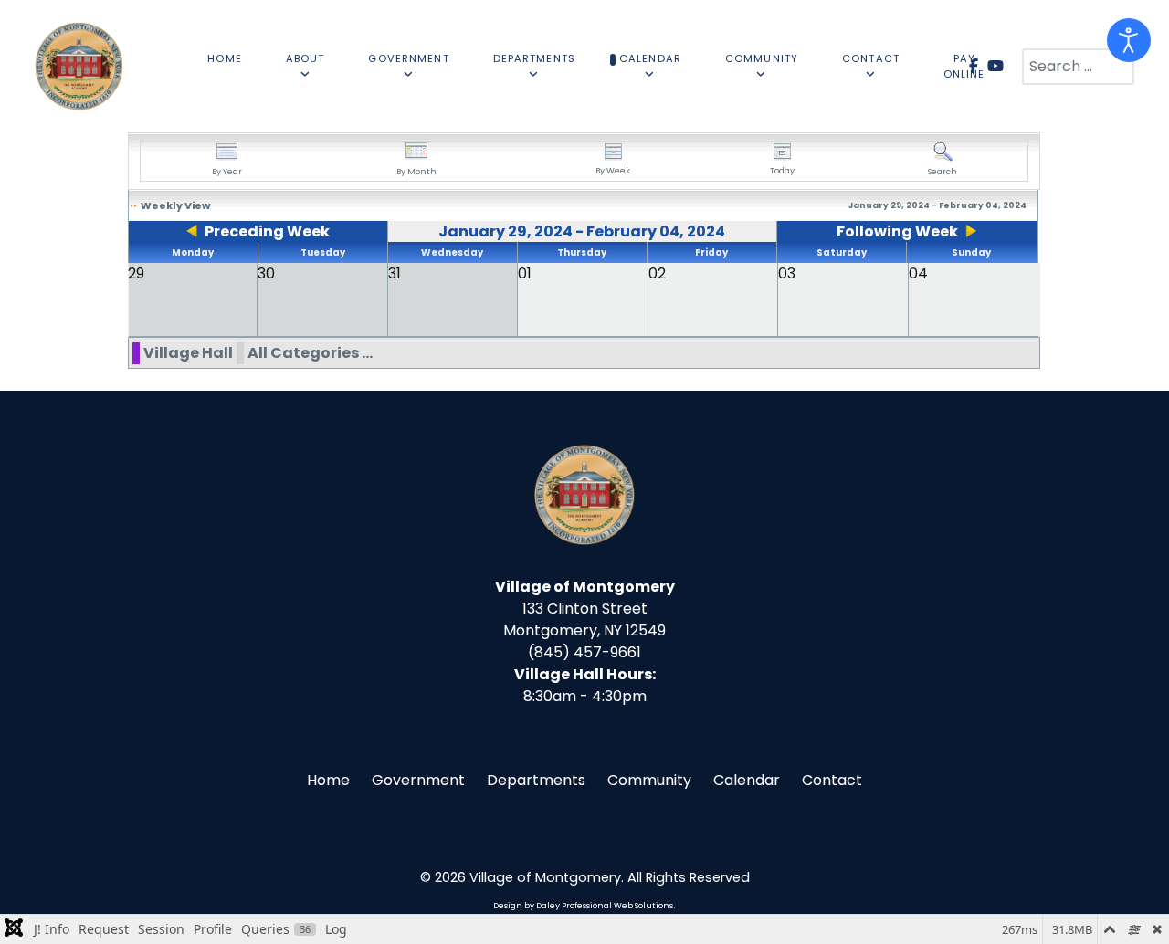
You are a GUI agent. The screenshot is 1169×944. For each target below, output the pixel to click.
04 (918, 273)
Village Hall (188, 352)
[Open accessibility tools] (1129, 40)
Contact (832, 780)
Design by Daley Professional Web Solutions (583, 905)
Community (649, 780)
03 (786, 273)
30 (266, 273)
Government (418, 780)
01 (525, 273)
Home (328, 780)
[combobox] (1078, 66)
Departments (536, 780)
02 (657, 273)
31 (394, 273)
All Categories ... (310, 352)
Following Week (897, 231)
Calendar (746, 780)
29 (136, 273)
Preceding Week (267, 231)
